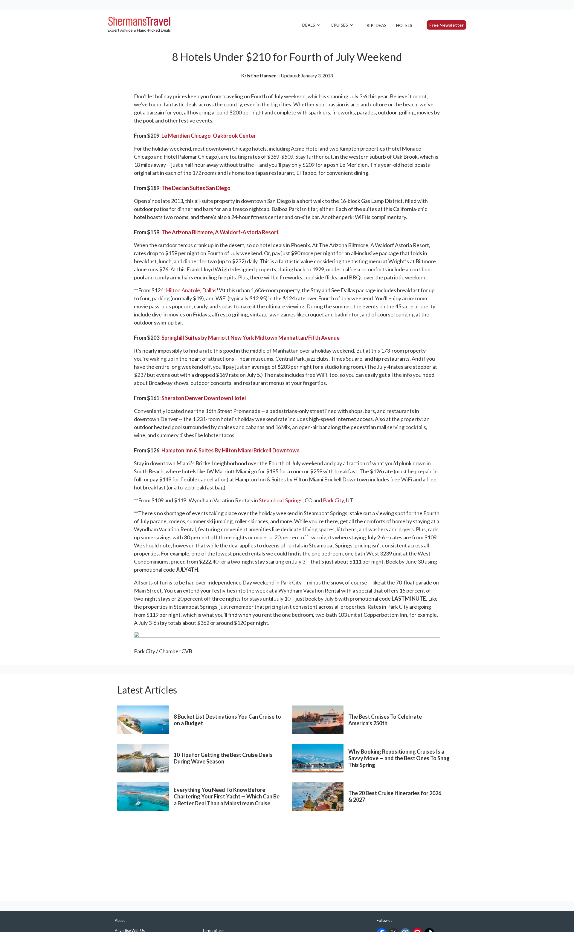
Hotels (404, 25)
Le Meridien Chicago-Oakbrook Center (208, 135)
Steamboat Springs (281, 500)
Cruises (339, 24)
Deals (308, 24)
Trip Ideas (375, 25)
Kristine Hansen (259, 75)
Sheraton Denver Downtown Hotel (203, 398)
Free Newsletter (446, 24)
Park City (333, 500)
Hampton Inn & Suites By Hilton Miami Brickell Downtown (230, 450)
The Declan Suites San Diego (195, 188)
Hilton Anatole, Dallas (191, 290)
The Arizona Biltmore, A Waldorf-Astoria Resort (220, 232)
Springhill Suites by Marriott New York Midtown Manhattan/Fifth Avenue (250, 337)
